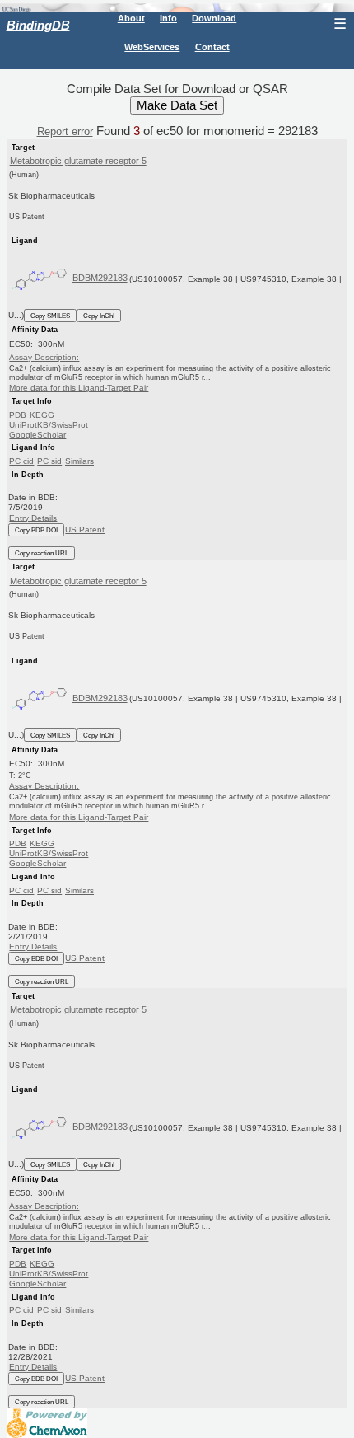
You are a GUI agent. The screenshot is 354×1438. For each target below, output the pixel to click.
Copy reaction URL (41, 553)
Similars (79, 461)
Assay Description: (44, 357)
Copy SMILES (50, 315)
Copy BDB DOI (36, 530)
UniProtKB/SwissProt (48, 424)
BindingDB (38, 25)
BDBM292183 (100, 278)
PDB (17, 414)
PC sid (49, 461)
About (131, 18)
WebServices (151, 47)
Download (214, 18)
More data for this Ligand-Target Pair (78, 387)
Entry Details (33, 517)
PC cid (21, 461)
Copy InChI (98, 315)
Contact (212, 47)
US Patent (85, 529)
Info (168, 18)
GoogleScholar (37, 434)
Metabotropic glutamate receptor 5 (78, 161)
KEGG (42, 414)
